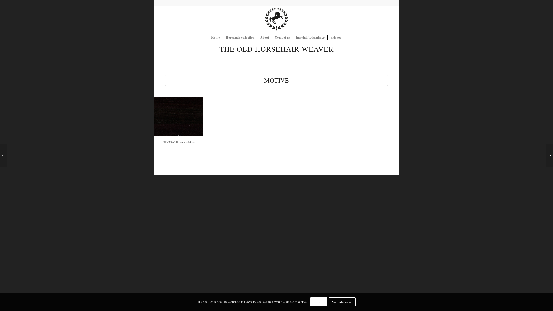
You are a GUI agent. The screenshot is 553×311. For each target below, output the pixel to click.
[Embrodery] (3, 155)
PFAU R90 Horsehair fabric (179, 142)
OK (319, 302)
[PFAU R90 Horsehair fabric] (178, 116)
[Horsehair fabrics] (276, 19)
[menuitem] (215, 37)
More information (342, 302)
